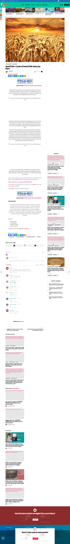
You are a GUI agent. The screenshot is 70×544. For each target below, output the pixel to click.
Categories (27, 4)
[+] (24, 260)
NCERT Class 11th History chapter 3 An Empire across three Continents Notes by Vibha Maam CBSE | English (14, 482)
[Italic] (12, 260)
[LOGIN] (61, 5)
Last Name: (42, 534)
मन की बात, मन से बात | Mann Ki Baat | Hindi (40, 13)
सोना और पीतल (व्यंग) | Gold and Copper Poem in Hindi (59, 13)
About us (33, 4)
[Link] (22, 260)
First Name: (28, 534)
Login (43, 252)
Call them (26, 228)
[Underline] (13, 260)
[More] (24, 76)
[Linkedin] (15, 76)
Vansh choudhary (13, 298)
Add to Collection (31, 236)
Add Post (67, 4)
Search (63, 65)
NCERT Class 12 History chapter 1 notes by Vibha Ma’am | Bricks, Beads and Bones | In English (13, 464)
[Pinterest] (1, 15)
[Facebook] (9, 76)
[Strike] (14, 260)
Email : (26, 519)
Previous (6, 12)
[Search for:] (56, 64)
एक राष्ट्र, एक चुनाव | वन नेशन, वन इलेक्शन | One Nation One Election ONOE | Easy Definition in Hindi (49, 14)
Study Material (51, 164)
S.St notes (57, 164)
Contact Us (38, 4)
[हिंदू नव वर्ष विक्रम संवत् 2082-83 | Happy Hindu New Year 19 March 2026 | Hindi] (10, 10)
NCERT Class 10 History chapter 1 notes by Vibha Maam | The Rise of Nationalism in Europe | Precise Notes (55, 269)
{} (23, 260)
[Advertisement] (56, 109)
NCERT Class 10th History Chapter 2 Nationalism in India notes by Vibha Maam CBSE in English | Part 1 (14, 501)
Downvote (35, 245)
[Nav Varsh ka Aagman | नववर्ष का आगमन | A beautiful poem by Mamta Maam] (20, 10)
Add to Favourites (20, 236)
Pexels (12, 188)
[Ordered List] (16, 260)
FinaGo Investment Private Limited (32, 85)
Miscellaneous (13, 345)
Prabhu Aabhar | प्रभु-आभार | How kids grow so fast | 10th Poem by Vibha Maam (13, 365)
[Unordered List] (17, 260)
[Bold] (10, 260)
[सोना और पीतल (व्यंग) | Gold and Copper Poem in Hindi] (60, 10)
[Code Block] (20, 260)
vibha (11, 275)
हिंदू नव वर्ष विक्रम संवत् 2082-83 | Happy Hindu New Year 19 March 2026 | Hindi (10, 14)
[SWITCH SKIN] (62, 5)
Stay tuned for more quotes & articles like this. (20, 182)
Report (39, 236)
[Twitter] (12, 76)
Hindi (7, 362)
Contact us (18, 179)
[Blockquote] (19, 260)
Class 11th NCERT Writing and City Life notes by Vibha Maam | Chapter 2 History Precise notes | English (14, 445)
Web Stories (44, 4)
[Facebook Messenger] (21, 76)
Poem (17, 362)
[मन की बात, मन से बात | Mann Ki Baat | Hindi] (40, 10)
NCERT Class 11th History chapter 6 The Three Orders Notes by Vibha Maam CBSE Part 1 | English (55, 229)
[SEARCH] (59, 5)
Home (23, 4)
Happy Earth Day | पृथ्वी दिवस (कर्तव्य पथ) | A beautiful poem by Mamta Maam (30, 14)
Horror (7, 345)
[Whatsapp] (18, 76)
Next (64, 12)
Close (68, 531)
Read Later (12, 236)
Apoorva (11, 292)
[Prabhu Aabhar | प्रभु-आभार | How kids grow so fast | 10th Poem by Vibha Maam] (14, 357)
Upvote (14, 245)
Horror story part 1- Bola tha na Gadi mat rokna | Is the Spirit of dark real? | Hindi (14, 349)
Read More (50, 173)
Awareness (8, 378)
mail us (34, 184)
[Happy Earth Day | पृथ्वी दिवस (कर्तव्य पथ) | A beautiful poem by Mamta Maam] (30, 10)
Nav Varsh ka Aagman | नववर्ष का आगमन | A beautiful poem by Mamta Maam (20, 14)
